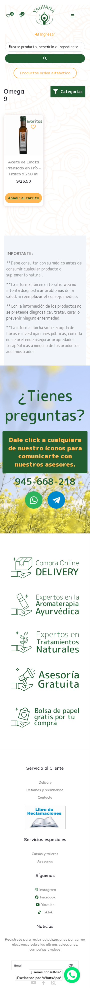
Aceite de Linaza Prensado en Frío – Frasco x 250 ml (23, 167)
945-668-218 (45, 481)
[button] (72, 15)
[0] (8, 16)
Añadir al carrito (23, 198)
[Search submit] (45, 58)
